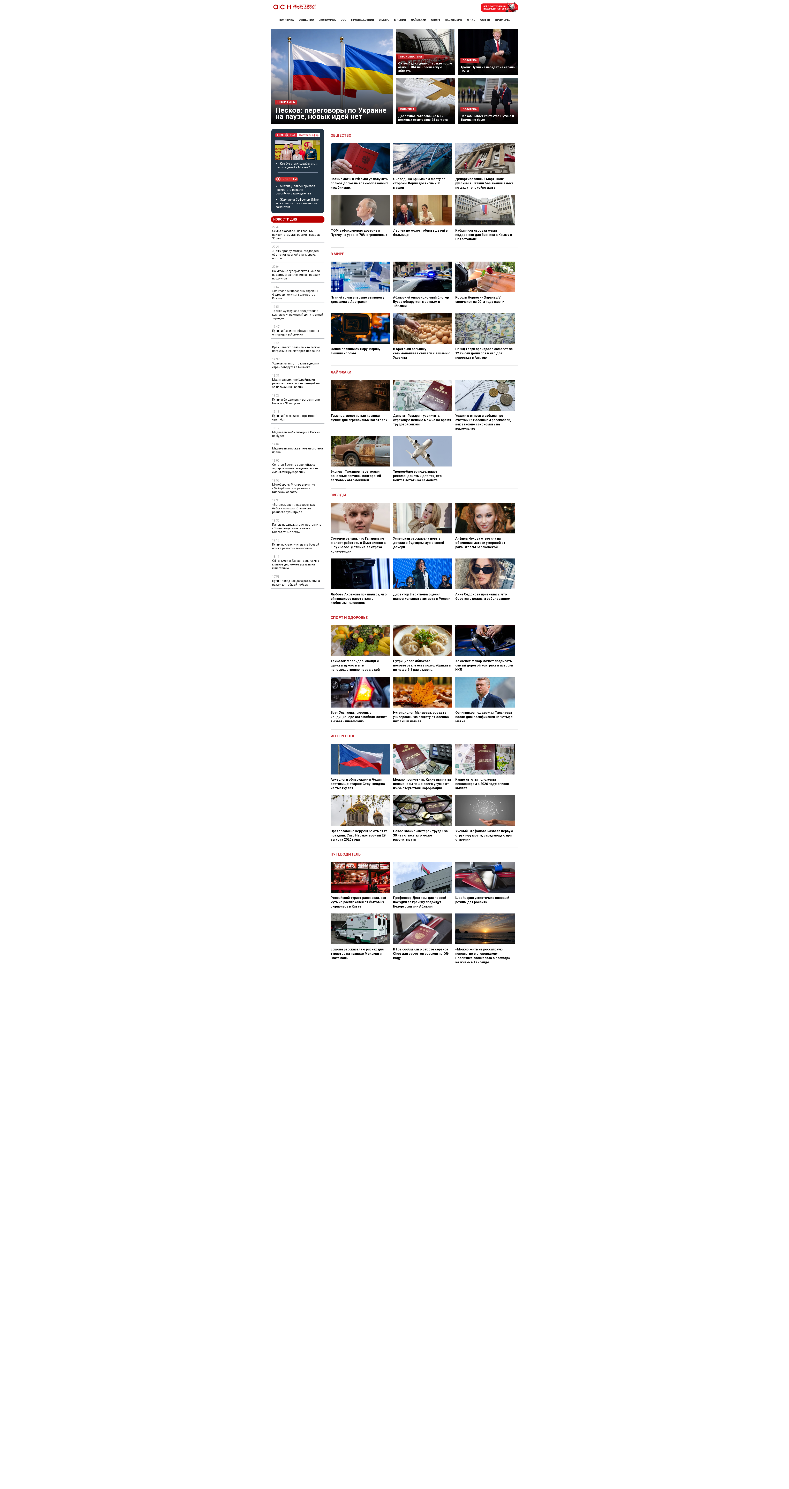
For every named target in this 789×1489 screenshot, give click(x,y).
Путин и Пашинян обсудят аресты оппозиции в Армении (295, 332)
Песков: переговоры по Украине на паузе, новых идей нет (330, 113)
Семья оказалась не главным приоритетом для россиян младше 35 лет (296, 234)
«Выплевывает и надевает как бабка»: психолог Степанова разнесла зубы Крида (293, 508)
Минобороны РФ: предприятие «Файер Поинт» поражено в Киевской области (293, 488)
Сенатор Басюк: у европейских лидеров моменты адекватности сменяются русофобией (295, 468)
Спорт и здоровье (349, 617)
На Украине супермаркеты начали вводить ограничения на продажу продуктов (296, 274)
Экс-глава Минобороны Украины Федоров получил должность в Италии (295, 294)
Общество (341, 135)
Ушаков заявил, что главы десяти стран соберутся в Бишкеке (295, 365)
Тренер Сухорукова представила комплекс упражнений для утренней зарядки (297, 314)
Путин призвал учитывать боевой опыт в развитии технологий (295, 546)
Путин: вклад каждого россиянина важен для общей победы (296, 582)
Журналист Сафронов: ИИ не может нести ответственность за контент (297, 203)
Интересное (343, 736)
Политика (286, 102)
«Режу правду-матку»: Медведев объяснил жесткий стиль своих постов (295, 254)
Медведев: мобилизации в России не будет (296, 434)
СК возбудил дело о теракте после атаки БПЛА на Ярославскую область (425, 67)
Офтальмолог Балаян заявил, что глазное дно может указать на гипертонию (295, 564)
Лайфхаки (341, 372)
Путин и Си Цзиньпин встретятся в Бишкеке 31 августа (296, 401)
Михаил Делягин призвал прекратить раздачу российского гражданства (295, 189)
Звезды (338, 495)
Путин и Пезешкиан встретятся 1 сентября (295, 417)
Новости (290, 179)
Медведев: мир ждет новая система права (297, 450)
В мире (337, 254)
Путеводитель (346, 854)
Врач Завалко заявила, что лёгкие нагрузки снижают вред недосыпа (296, 348)
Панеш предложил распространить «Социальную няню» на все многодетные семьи (297, 528)
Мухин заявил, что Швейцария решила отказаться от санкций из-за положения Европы (296, 383)
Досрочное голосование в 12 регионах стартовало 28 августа (423, 118)
